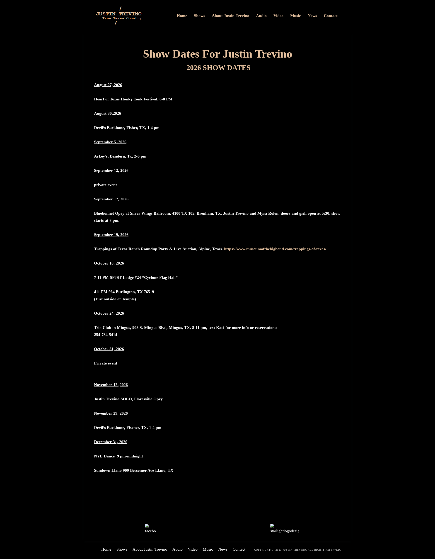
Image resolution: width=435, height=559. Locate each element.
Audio (261, 15)
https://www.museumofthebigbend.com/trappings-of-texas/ (275, 249)
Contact (331, 15)
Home (182, 15)
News (312, 15)
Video (278, 15)
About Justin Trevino (230, 15)
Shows (199, 15)
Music (295, 15)
